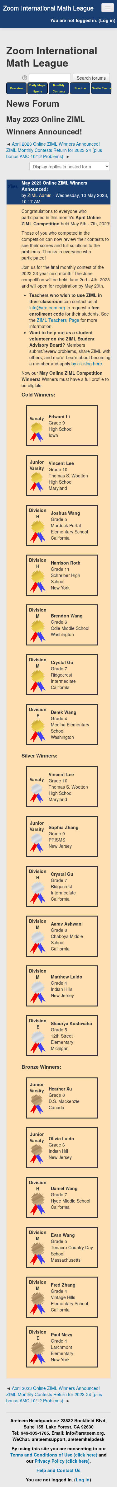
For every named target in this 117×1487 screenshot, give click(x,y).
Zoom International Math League (48, 7)
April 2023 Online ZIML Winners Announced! (56, 144)
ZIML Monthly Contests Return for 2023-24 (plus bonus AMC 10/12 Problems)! (54, 153)
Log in (107, 20)
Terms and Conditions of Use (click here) (53, 1455)
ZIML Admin (39, 195)
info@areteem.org (47, 307)
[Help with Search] (24, 77)
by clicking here (86, 363)
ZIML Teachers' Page (58, 320)
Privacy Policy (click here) (62, 1461)
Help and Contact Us (58, 1470)
